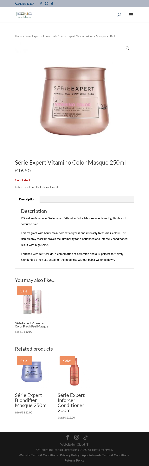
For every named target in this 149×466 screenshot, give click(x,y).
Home (19, 36)
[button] (127, 48)
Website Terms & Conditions (38, 455)
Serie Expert (33, 36)
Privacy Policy (70, 455)
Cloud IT (82, 444)
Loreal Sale (50, 36)
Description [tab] (27, 199)
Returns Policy (74, 460)
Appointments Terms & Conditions (105, 455)
